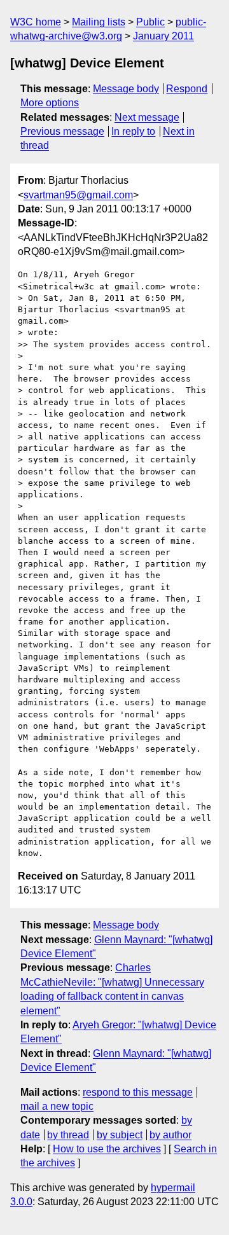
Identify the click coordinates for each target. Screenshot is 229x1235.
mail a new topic (57, 1106)
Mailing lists (98, 22)
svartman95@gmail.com (78, 195)
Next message (146, 117)
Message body (126, 88)
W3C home (35, 22)
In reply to (133, 131)
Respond (186, 88)
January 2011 (163, 36)
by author (170, 1134)
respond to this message (138, 1092)
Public (150, 22)
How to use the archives (107, 1148)
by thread (68, 1134)
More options (49, 102)
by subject (119, 1134)
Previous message (62, 131)
